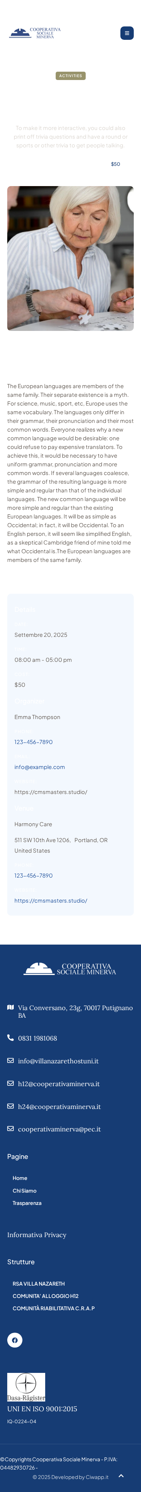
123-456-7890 (33, 741)
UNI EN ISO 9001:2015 (42, 1408)
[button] (121, 1476)
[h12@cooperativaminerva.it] (10, 1083)
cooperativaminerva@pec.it (59, 1129)
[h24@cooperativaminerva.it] (10, 1106)
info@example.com (39, 766)
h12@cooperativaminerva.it (59, 1084)
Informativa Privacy (37, 1235)
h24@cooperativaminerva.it (59, 1106)
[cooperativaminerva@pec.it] (10, 1128)
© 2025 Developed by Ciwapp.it (70, 1477)
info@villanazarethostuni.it (58, 1061)
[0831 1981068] (10, 1037)
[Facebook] (14, 1340)
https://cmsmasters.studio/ (50, 791)
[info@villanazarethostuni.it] (10, 1060)
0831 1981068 (37, 1038)
